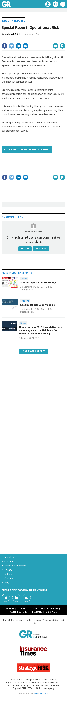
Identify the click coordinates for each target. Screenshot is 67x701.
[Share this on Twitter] (11, 46)
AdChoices (9, 574)
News (24, 278)
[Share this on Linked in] (18, 46)
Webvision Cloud (41, 693)
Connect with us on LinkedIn (16, 597)
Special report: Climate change (38, 282)
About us (9, 557)
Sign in (24, 38)
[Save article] (62, 46)
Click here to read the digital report (27, 149)
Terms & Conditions (15, 565)
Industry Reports (13, 20)
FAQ (6, 582)
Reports (25, 300)
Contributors (18, 611)
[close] (65, 38)
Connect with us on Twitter (6, 597)
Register (41, 248)
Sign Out (23, 608)
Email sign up (26, 597)
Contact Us (10, 561)
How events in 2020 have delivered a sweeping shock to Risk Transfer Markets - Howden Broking (40, 330)
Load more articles (33, 351)
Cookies (8, 578)
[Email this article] (25, 46)
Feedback (36, 611)
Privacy (8, 569)
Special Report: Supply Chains (37, 304)
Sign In (10, 608)
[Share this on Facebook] (4, 46)
